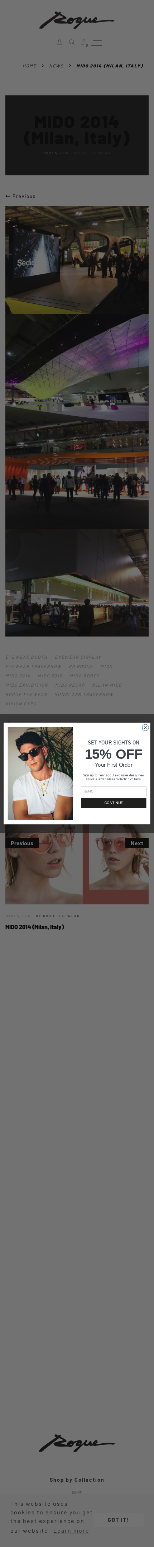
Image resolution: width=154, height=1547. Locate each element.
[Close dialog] (145, 727)
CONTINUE (114, 803)
